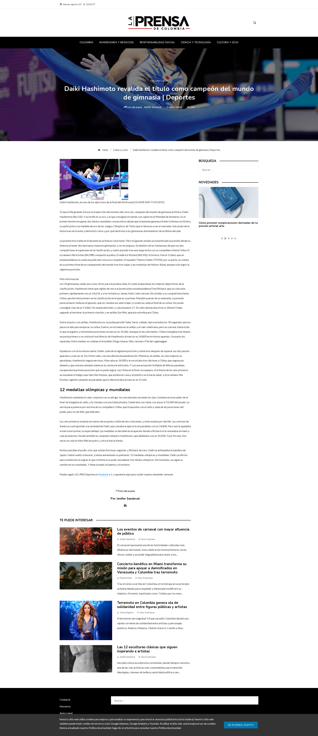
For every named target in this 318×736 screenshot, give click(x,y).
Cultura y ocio (159, 81)
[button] (222, 238)
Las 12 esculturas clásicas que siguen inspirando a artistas (147, 649)
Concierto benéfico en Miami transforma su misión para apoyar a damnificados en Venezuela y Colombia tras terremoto (151, 568)
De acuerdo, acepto (241, 724)
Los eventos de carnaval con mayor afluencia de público (153, 531)
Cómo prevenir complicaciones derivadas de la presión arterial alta (228, 224)
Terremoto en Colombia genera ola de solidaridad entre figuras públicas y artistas (152, 604)
